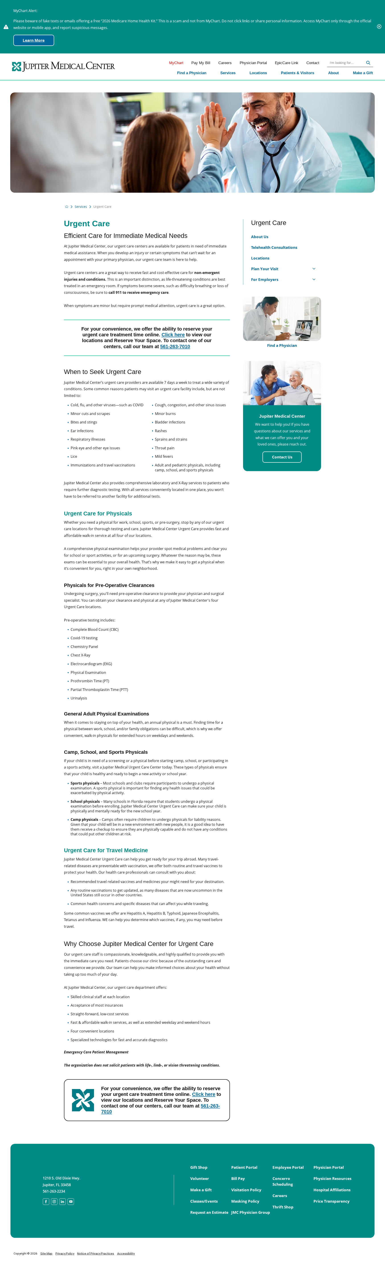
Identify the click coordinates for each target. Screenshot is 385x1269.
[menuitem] (191, 73)
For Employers (264, 279)
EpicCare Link (286, 63)
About (333, 73)
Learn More (34, 40)
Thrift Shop (282, 1207)
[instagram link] (54, 1201)
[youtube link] (71, 1201)
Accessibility (126, 1253)
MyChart (176, 63)
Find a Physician (191, 73)
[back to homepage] (66, 206)
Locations (258, 73)
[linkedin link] (62, 1201)
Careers (225, 63)
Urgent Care (268, 222)
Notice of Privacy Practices (95, 1253)
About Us (259, 236)
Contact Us (282, 457)
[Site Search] (368, 63)
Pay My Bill (200, 63)
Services (228, 73)
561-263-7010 (175, 346)
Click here (173, 334)
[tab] (313, 268)
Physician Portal (253, 63)
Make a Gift (363, 73)
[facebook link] (46, 1201)
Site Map (46, 1253)
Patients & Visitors (297, 73)
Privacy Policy (64, 1253)
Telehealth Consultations (274, 247)
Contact (312, 63)
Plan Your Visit (264, 268)
